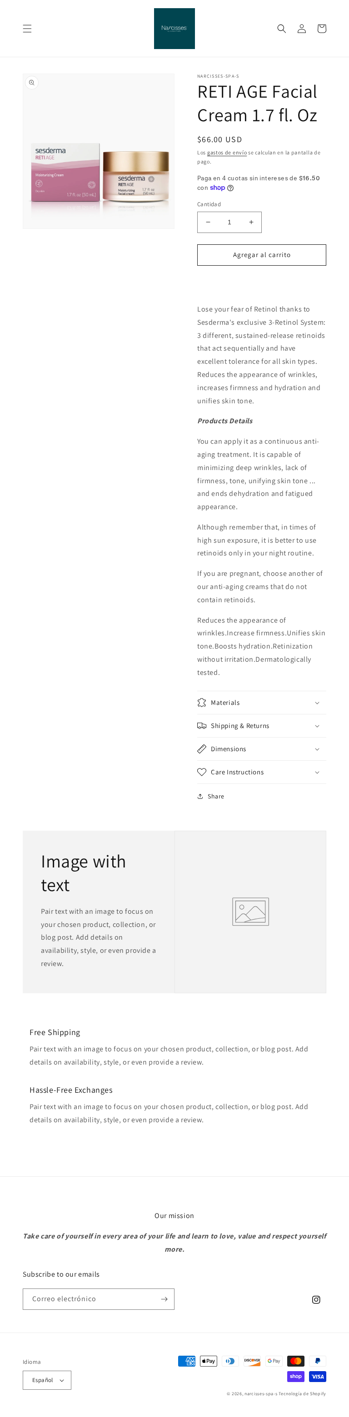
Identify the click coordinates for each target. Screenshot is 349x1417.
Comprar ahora (261, 281)
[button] (27, 29)
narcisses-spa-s (261, 1394)
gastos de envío (227, 152)
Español (42, 1380)
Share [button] (216, 796)
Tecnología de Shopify (302, 1394)
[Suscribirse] (164, 1299)
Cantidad (209, 204)
